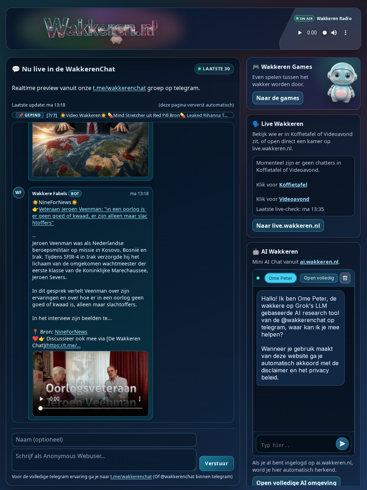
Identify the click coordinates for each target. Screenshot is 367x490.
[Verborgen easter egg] (117, 32)
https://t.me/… (64, 345)
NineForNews (71, 331)
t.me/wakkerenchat (119, 88)
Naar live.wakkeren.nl (288, 226)
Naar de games (277, 98)
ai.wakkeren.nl (319, 261)
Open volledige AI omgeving (296, 483)
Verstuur (216, 463)
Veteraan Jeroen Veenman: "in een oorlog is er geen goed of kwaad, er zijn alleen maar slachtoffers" (89, 216)
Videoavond (294, 198)
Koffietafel (293, 184)
